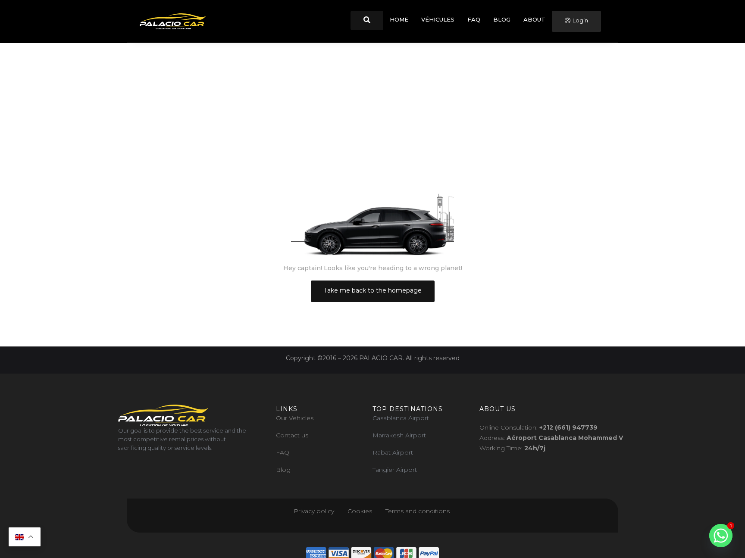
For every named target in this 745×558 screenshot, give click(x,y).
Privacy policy (314, 511)
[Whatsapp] (720, 535)
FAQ (282, 452)
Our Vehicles (294, 418)
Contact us (292, 435)
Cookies (359, 511)
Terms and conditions (418, 511)
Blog (283, 470)
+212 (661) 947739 (568, 427)
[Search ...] (367, 20)
